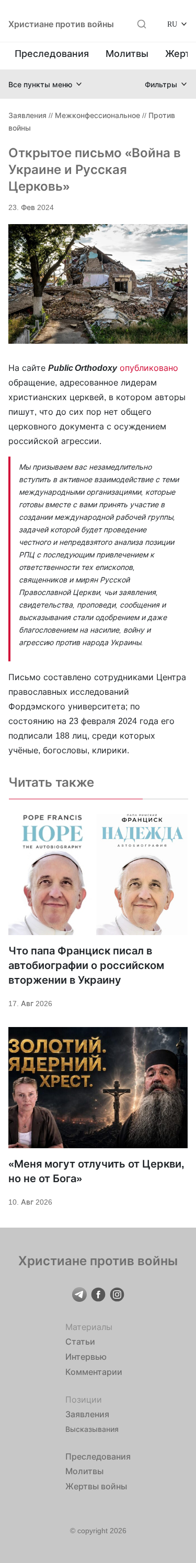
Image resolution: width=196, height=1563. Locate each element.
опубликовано (149, 368)
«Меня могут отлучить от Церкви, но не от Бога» (96, 1171)
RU (172, 23)
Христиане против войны (61, 24)
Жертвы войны (96, 1486)
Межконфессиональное (97, 115)
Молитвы (127, 53)
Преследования (52, 53)
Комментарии (93, 1372)
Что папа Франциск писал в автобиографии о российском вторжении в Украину (86, 965)
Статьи (80, 1341)
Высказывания (92, 1429)
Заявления (27, 115)
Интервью (86, 1356)
